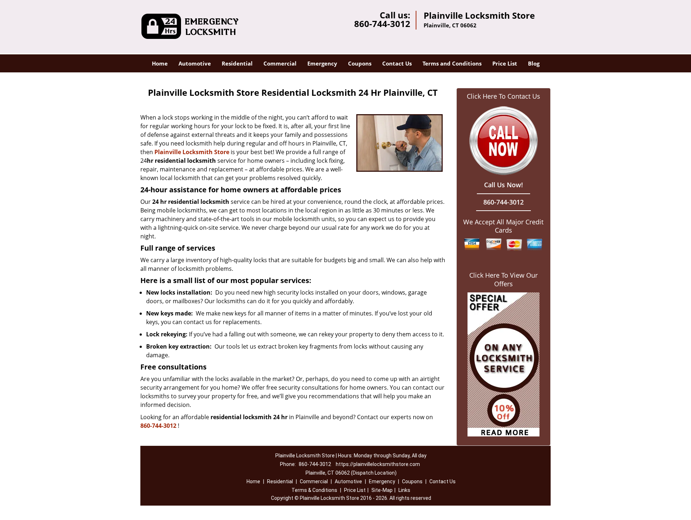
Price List (504, 63)
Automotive (195, 63)
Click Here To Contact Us (503, 96)
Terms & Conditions (314, 490)
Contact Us (397, 63)
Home (160, 63)
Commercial (280, 63)
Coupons (359, 63)
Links (404, 490)
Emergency (322, 63)
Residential (237, 63)
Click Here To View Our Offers (503, 279)
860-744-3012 (382, 24)
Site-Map (382, 490)
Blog (533, 63)
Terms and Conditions (452, 63)
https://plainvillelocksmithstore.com (378, 464)
